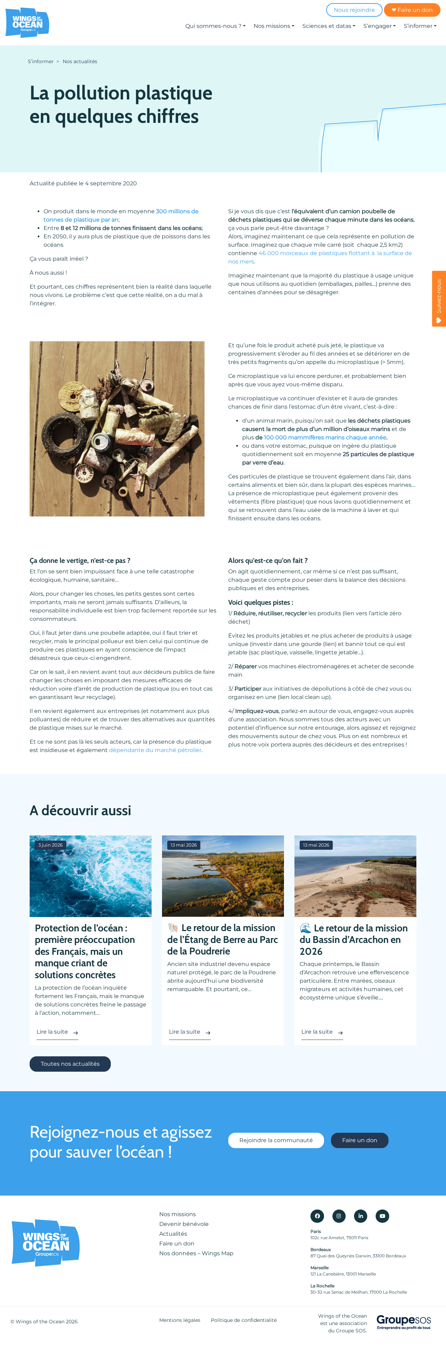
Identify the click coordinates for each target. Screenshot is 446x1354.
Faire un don (359, 1140)
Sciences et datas (326, 26)
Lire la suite (52, 1031)
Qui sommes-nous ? (213, 26)
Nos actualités (80, 61)
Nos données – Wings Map (196, 1253)
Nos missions (272, 26)
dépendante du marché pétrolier (155, 750)
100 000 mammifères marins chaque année (325, 437)
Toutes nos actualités (70, 1064)
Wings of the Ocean (40, 1321)
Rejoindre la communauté (276, 1140)
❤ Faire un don (412, 10)
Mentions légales (179, 1320)
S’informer (418, 26)
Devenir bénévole (184, 1224)
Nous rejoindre (354, 10)
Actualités (173, 1233)
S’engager (377, 26)
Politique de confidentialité (244, 1320)
